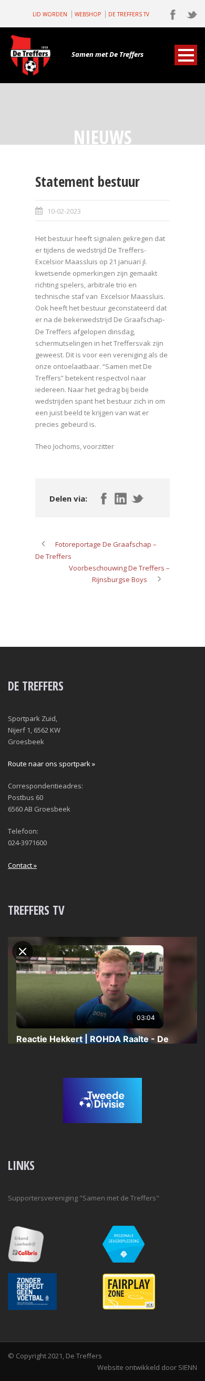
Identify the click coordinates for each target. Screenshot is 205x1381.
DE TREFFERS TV (128, 14)
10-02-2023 (64, 211)
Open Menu (186, 55)
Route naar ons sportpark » (51, 763)
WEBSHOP (88, 14)
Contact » (22, 865)
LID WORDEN (50, 14)
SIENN (187, 1367)
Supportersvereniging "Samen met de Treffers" (83, 1198)
